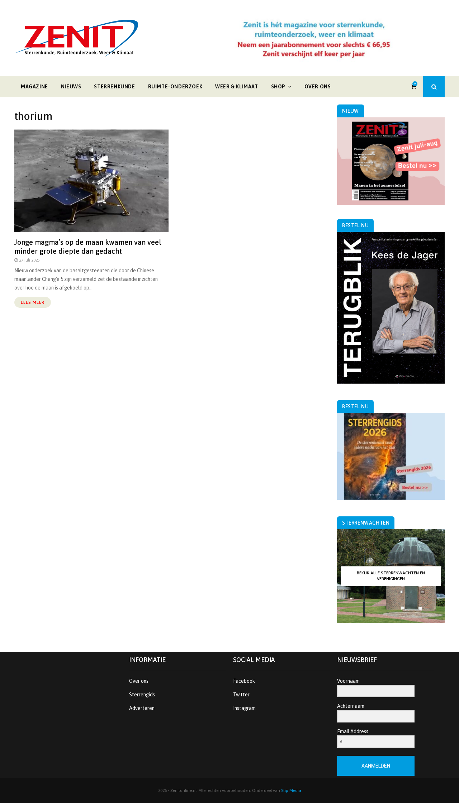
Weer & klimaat (236, 86)
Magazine (34, 86)
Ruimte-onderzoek (175, 86)
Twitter (241, 694)
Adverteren (142, 708)
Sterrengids (142, 694)
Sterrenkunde (114, 86)
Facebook (244, 681)
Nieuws (71, 86)
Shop (278, 86)
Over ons (317, 86)
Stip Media (291, 790)
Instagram (244, 708)
